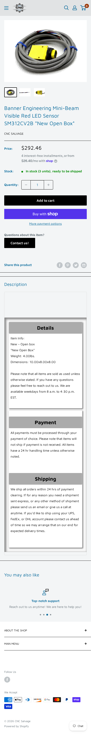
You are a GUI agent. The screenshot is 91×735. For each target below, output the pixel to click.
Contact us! (20, 243)
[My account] (75, 7)
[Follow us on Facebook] (7, 680)
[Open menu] (6, 8)
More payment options (45, 223)
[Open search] (66, 7)
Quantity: (11, 184)
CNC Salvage (13, 133)
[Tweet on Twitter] (76, 265)
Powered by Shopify (16, 726)
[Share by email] (84, 265)
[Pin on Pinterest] (68, 265)
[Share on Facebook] (60, 265)
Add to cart (45, 200)
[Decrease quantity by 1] (26, 184)
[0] (83, 7)
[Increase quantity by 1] (48, 184)
